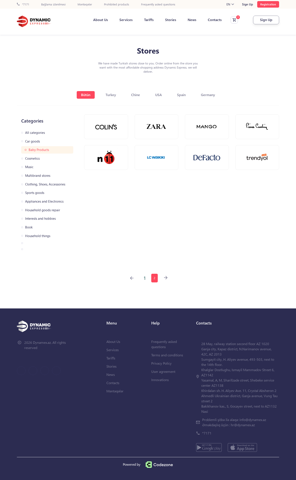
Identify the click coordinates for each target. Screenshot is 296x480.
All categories (35, 133)
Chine (135, 94)
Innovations (160, 379)
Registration (268, 4)
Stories (170, 20)
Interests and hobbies (40, 218)
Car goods (32, 141)
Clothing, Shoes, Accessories (45, 184)
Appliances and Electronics (44, 201)
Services (126, 20)
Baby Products (39, 150)
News (192, 20)
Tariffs (149, 20)
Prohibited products (116, 4)
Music (29, 167)
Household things (37, 236)
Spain (181, 94)
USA (158, 94)
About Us (100, 20)
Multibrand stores (37, 176)
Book (29, 227)
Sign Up (247, 4)
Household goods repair (42, 210)
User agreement (163, 371)
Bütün (85, 94)
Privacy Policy (161, 363)
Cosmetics (32, 158)
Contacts (215, 20)
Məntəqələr (85, 4)
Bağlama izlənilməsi (53, 4)
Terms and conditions (167, 355)
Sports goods (34, 193)
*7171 (25, 4)
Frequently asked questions (158, 4)
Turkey (111, 94)
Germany (208, 94)
